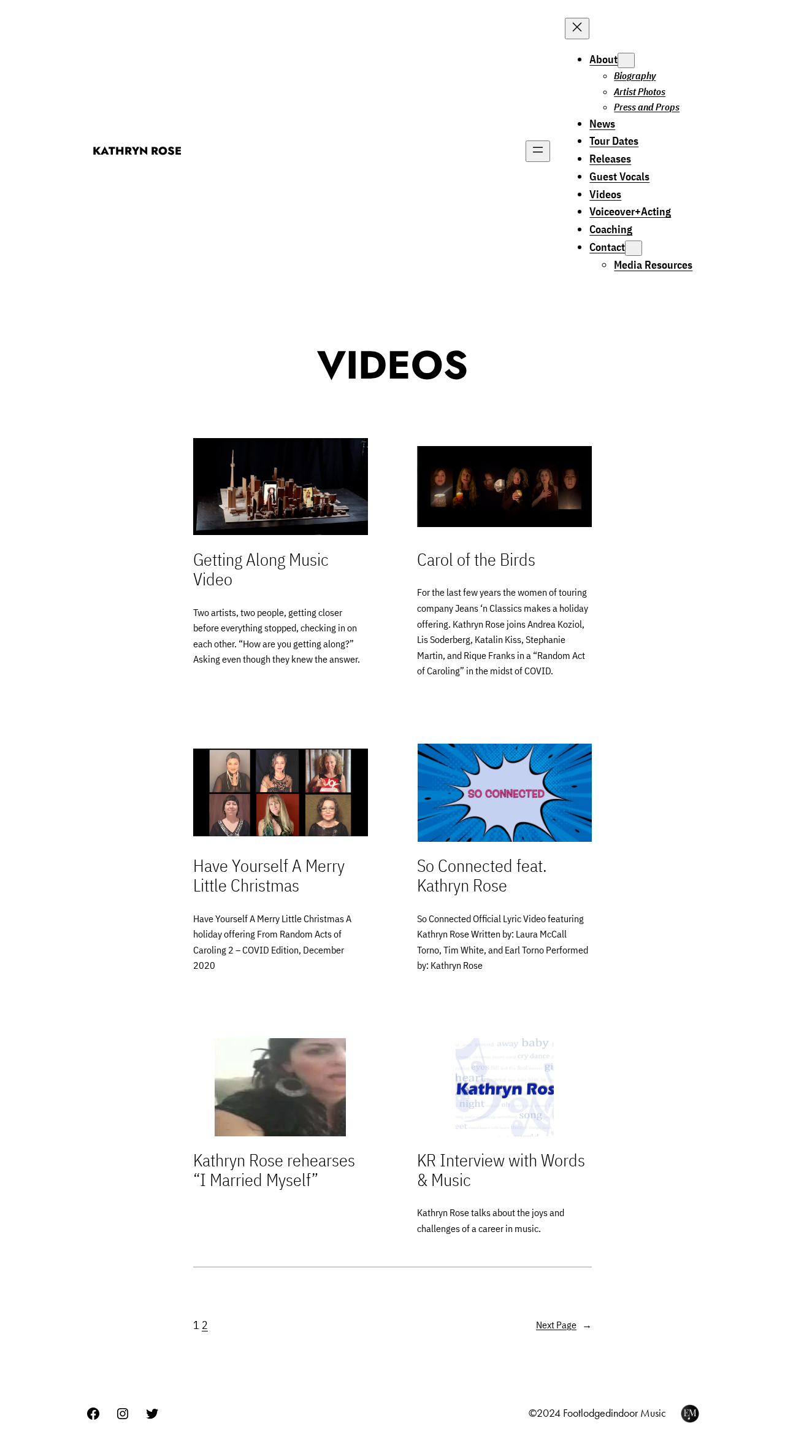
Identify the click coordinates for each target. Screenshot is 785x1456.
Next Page (564, 1325)
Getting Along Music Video (261, 569)
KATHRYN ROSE (137, 151)
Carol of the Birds (476, 559)
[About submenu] (626, 60)
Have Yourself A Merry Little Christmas (269, 875)
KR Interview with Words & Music (501, 1170)
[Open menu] (538, 151)
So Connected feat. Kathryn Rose (482, 875)
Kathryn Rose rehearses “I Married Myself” (274, 1170)
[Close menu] (577, 28)
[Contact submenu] (633, 248)
